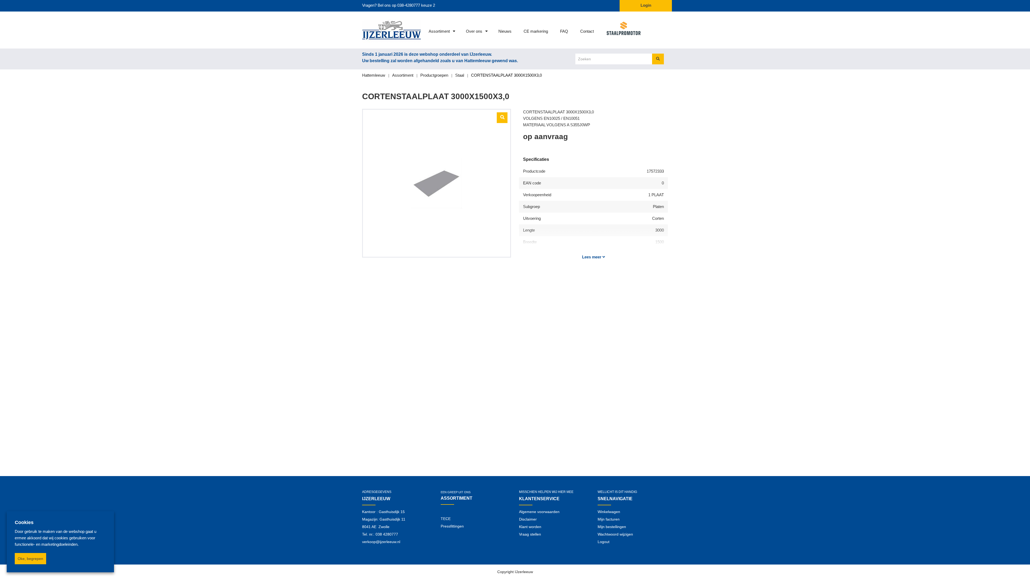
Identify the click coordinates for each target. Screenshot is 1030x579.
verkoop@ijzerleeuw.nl (381, 542)
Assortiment (439, 31)
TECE (446, 519)
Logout (603, 542)
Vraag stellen (530, 534)
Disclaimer (528, 519)
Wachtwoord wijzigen (615, 534)
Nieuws (505, 31)
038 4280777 (387, 534)
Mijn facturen (609, 519)
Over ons (474, 31)
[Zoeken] (658, 59)
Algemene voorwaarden (539, 512)
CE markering (536, 31)
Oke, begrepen (30, 558)
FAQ (564, 31)
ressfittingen (453, 526)
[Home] (384, 30)
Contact (587, 31)
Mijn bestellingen (612, 527)
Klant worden (530, 527)
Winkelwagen (609, 512)
